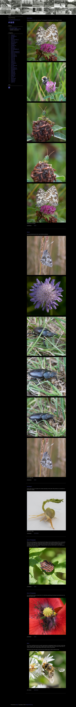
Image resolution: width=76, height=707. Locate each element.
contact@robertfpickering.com (14, 19)
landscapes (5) (14, 56)
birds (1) (12, 38)
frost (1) (12, 50)
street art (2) (13, 78)
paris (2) (12, 66)
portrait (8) (13, 72)
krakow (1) (13, 53)
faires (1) (12, 46)
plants (37, 533)
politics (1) (13, 71)
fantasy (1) (13, 47)
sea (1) (12, 77)
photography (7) (14, 69)
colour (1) (13, 40)
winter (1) (13, 81)
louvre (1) (13, 57)
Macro (28, 232)
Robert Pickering (29, 704)
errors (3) (13, 44)
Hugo (17, 704)
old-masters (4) (14, 65)
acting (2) (13, 35)
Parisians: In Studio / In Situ (15, 28)
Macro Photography (31, 540)
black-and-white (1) (15, 39)
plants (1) (13, 70)
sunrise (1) (13, 79)
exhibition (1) (13, 45)
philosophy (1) (14, 67)
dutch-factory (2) (14, 42)
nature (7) (13, 60)
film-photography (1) (15, 49)
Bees (28, 643)
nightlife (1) (13, 62)
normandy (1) (13, 63)
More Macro (29, 18)
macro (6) (13, 58)
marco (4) (13, 59)
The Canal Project (13, 27)
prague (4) (13, 74)
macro (35, 225)
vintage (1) (13, 80)
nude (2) (12, 64)
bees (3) (12, 37)
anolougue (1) (13, 36)
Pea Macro (29, 486)
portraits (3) (13, 73)
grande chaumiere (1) (15, 51)
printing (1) (13, 76)
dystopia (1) (13, 43)
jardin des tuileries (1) (15, 52)
